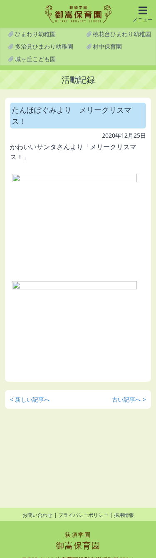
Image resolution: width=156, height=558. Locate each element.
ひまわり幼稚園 (34, 34)
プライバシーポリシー (83, 514)
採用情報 (124, 514)
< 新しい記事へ (30, 399)
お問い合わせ (37, 514)
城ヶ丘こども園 (34, 59)
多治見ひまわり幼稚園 (43, 46)
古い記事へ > (129, 399)
